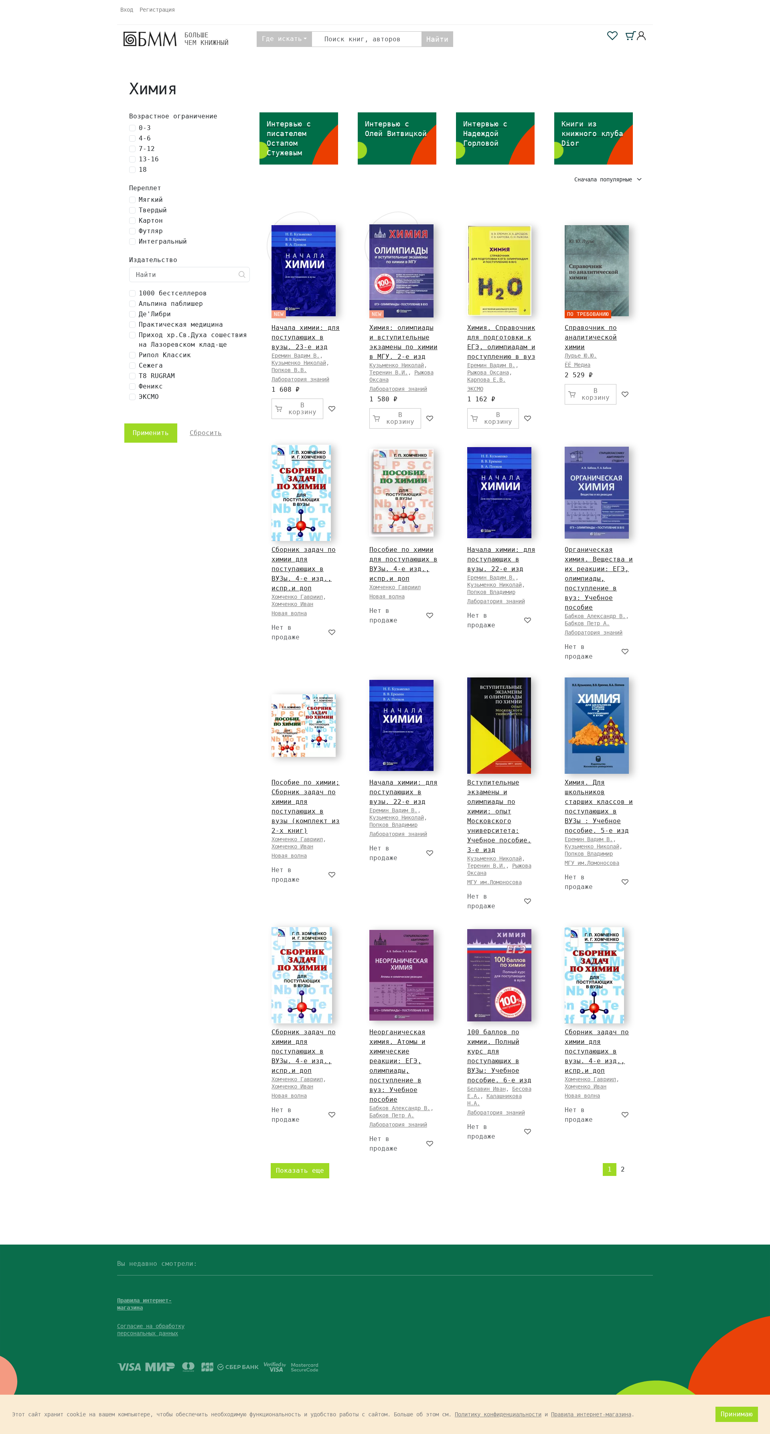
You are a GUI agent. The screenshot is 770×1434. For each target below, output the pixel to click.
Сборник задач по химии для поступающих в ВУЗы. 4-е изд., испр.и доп (304, 569)
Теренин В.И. (388, 372)
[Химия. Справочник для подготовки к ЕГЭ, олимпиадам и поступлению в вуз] (499, 271)
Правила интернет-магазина (591, 1414)
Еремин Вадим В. (296, 355)
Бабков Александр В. (595, 616)
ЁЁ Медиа (577, 365)
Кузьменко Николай (299, 363)
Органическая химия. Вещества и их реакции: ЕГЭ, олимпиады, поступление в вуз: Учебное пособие (599, 578)
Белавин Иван (486, 1089)
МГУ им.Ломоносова (494, 882)
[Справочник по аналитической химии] (597, 270)
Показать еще (300, 1170)
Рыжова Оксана (488, 372)
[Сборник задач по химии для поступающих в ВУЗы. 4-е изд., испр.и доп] (301, 493)
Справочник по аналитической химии (591, 337)
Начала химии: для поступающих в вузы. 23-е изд (306, 337)
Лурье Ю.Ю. (581, 355)
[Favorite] (332, 409)
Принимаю (737, 1414)
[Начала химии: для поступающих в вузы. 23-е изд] (304, 270)
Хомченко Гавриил (297, 597)
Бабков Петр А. (587, 623)
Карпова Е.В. (486, 379)
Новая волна (289, 613)
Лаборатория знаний (300, 379)
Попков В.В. (289, 370)
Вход (126, 9)
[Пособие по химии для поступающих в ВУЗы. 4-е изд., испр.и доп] (401, 493)
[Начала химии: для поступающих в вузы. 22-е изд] (499, 492)
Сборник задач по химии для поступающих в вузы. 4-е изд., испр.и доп (597, 1051)
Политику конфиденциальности (498, 1414)
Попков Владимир (491, 592)
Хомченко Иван (292, 604)
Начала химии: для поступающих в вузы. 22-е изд (501, 559)
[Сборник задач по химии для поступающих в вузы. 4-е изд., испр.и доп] (594, 975)
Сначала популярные (604, 179)
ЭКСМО (475, 389)
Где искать (282, 39)
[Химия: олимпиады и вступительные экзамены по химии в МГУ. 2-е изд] (401, 270)
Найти (437, 39)
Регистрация (157, 9)
